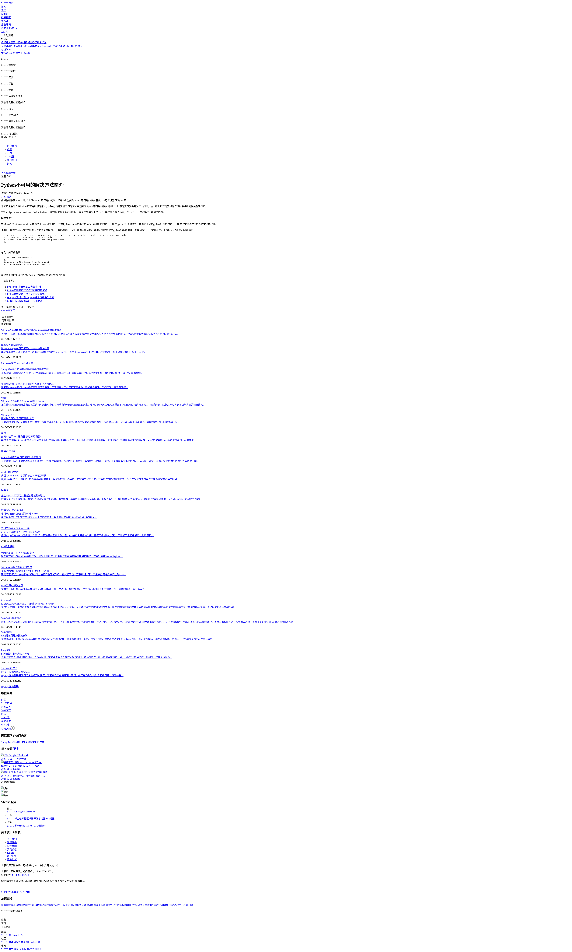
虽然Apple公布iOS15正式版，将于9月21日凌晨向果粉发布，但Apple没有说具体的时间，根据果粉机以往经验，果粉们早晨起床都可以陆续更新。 (77, 535)
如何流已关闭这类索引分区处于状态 (27, 384)
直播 (27, 53)
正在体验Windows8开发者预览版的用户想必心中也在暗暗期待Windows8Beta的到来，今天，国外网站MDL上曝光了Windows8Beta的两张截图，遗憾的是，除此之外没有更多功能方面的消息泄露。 (103, 404)
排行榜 (19, 42)
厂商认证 (46, 46)
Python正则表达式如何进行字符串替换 (27, 290)
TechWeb (62, 905)
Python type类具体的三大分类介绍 (24, 287)
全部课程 (6, 46)
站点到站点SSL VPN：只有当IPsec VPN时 (28, 603)
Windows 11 (7, 567)
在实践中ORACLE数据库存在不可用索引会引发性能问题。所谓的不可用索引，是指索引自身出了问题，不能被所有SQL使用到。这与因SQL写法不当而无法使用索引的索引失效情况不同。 (100, 461)
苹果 (7, 546)
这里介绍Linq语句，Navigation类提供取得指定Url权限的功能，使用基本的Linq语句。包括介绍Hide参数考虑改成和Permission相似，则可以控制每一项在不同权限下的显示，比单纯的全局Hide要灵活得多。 (108, 639)
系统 (12, 546)
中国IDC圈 (150, 905)
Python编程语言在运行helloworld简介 (26, 294)
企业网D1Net (163, 905)
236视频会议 (138, 905)
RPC (3, 345)
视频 (9, 149)
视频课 (4, 42)
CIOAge (18, 811)
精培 (21, 826)
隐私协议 (12, 859)
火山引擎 (188, 905)
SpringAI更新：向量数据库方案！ (25, 369)
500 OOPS (11, 618)
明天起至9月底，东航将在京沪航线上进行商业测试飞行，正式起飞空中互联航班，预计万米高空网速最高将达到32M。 (63, 574)
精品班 (4, 14)
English (10, 852)
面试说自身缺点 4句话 (17, 418)
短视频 (26, 42)
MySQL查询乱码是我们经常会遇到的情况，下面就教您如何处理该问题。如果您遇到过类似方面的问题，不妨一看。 (62, 675)
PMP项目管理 (65, 46)
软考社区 (6, 17)
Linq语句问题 (14, 635)
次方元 (180, 905)
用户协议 (12, 856)
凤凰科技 (34, 905)
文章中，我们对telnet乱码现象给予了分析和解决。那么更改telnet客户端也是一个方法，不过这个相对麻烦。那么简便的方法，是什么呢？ (73, 589)
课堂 (17, 53)
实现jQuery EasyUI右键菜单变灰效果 (23, 475)
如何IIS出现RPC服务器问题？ (21, 436)
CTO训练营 (40, 826)
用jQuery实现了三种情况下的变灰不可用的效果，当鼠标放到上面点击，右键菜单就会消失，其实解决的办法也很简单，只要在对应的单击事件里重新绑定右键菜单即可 (89, 479)
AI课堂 (4, 32)
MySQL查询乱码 (16, 672)
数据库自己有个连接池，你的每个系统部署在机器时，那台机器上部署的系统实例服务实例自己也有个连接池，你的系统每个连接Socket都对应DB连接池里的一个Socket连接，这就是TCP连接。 (102, 499)
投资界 (173, 905)
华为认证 (37, 46)
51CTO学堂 (13, 826)
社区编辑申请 (8, 173)
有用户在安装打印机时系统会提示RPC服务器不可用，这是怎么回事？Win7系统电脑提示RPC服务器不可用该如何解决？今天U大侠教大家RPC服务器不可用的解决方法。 (90, 334)
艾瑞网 (70, 905)
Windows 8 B (7, 415)
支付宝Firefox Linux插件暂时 (19, 513)
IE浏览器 (27, 567)
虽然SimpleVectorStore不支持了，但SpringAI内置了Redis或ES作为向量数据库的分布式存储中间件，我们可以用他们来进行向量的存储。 (72, 373)
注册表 (29, 363)
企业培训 (6, 24)
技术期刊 (12, 160)
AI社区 (10, 156)
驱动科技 (44, 905)
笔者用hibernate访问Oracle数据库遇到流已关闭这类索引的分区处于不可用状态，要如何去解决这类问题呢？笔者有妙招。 (64, 387)
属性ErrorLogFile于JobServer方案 (25, 348)
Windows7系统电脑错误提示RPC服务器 (31, 330)
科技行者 (53, 905)
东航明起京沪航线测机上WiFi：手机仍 (25, 571)
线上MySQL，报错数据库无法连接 (23, 495)
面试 (3, 433)
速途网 (87, 905)
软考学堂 (41, 42)
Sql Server (6, 363)
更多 (16, 748)
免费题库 (77, 46)
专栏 (22, 53)
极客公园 (127, 905)
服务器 (9, 345)
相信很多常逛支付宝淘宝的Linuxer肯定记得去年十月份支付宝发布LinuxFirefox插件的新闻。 (49, 517)
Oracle (4, 397)
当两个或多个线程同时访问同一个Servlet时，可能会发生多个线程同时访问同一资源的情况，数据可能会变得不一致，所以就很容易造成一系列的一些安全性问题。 (86, 657)
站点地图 (12, 846)
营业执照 (6, 892)
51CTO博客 (13, 818)
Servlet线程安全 (15, 653)
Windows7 (18, 345)
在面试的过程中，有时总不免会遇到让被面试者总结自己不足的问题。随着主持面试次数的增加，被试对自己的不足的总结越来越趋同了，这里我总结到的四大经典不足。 (90, 422)
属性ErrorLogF (18, 363)
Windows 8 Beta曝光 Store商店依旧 (22, 401)
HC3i (25, 811)
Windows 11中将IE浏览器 (17, 553)
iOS (3, 546)
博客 (3, 7)
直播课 (33, 42)
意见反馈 (12, 849)
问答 (13, 53)
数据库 (15, 472)
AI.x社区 (50, 818)
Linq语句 (5, 650)
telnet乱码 (12, 585)
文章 (3, 53)
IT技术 (54, 46)
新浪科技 (6, 905)
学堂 (3, 10)
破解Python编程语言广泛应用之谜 (24, 301)
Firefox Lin (13, 528)
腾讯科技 (15, 905)
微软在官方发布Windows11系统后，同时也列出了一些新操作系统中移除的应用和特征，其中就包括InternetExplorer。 (62, 556)
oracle (4, 472)
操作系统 (17, 567)
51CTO (10, 811)
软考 (20, 46)
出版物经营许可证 (20, 892)
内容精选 (12, 146)
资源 (8, 53)
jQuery (4, 489)
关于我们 (12, 839)
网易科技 (25, 905)
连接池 (19, 510)
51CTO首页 (7, 3)
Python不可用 (8, 310)
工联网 (118, 905)
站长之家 (79, 905)
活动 (9, 163)
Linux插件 (24, 528)
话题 (9, 153)
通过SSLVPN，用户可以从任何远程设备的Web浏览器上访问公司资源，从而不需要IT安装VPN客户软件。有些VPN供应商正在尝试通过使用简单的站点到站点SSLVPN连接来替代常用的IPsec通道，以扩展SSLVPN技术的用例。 (119, 607)
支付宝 (4, 528)
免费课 (4, 21)
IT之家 (111, 905)
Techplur (32, 811)
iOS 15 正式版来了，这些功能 (20, 532)
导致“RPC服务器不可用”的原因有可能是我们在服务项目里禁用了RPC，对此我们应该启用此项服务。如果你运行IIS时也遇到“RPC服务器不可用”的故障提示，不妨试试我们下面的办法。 (98, 440)
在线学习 (6, 49)
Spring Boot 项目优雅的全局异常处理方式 (22, 742)
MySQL (12, 510)
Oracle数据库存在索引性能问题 (21, 457)
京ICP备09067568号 (21, 875)
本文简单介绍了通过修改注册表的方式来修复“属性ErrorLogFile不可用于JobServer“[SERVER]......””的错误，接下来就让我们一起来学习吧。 (73, 352)
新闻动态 (12, 842)
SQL (9, 472)
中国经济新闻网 (99, 905)
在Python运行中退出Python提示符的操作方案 (30, 297)
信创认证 (27, 46)
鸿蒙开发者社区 (9, 28)
